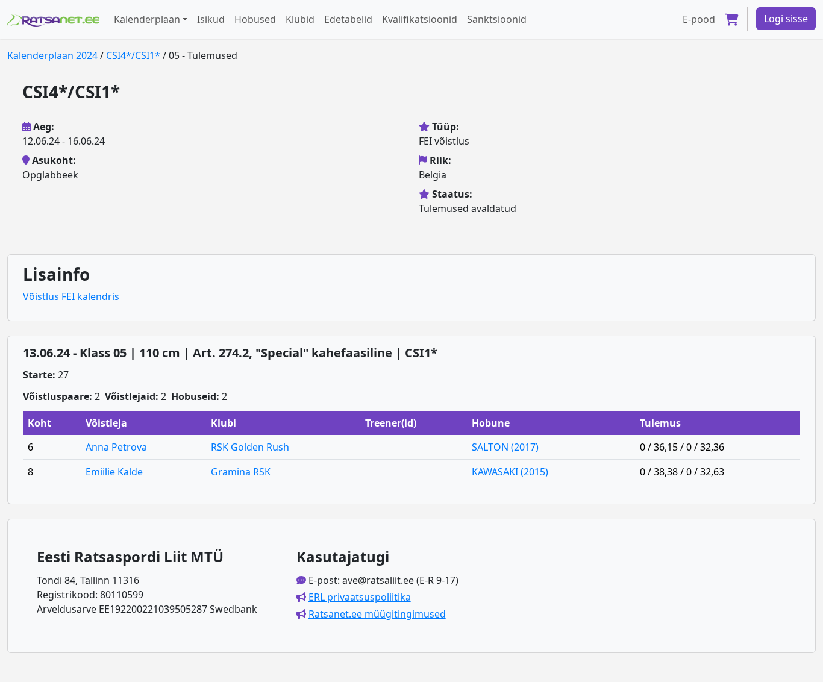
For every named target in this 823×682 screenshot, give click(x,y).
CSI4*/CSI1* (133, 55)
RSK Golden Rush (250, 447)
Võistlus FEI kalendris (71, 296)
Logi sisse (786, 18)
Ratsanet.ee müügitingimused (377, 614)
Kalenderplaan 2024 (52, 55)
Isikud (211, 19)
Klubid (300, 19)
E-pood (699, 19)
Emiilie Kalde (114, 471)
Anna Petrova (116, 447)
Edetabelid (348, 19)
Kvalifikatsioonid (419, 19)
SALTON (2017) (505, 447)
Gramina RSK (241, 471)
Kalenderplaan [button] (147, 19)
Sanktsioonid (497, 19)
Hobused (255, 19)
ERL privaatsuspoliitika (359, 597)
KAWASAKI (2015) (510, 471)
